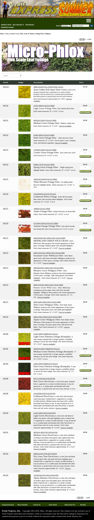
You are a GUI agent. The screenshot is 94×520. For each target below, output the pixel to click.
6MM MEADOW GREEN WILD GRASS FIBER (48, 268)
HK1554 (5, 164)
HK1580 (5, 334)
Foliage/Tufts (40, 34)
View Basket (29, 25)
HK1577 (5, 302)
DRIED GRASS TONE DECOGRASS (45, 454)
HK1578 (5, 317)
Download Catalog (7, 27)
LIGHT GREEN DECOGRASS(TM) (45, 413)
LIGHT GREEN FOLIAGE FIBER (44, 106)
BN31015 (6, 87)
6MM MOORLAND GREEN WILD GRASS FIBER (49, 238)
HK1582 (5, 364)
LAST (89, 39)
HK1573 (5, 238)
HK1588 (5, 378)
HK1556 (5, 194)
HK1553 (5, 150)
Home (2, 34)
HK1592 (5, 454)
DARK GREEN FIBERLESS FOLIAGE (46, 364)
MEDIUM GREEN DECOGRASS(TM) (46, 432)
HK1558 (5, 223)
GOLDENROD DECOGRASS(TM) (44, 393)
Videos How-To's (70, 505)
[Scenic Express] (47, 9)
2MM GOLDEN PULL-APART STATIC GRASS (48, 87)
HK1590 (5, 413)
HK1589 (5, 393)
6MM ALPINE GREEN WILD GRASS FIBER (48, 317)
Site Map (83, 505)
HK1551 (5, 120)
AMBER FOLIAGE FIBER (42, 209)
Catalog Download (8, 505)
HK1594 (5, 475)
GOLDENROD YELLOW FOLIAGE (45, 194)
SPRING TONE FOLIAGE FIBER (44, 164)
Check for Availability (65, 126)
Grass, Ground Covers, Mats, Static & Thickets (20, 34)
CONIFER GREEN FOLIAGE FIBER (45, 150)
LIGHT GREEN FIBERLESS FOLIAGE (46, 334)
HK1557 (5, 208)
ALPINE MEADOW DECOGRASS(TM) (46, 475)
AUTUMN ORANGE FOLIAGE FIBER (46, 223)
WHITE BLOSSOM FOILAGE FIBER (45, 179)
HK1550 (5, 106)
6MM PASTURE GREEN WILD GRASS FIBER (48, 285)
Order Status (53, 505)
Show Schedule (23, 505)
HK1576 (5, 285)
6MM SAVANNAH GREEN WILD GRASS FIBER (49, 253)
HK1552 (5, 135)
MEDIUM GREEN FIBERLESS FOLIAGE (47, 349)
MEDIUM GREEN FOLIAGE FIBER (45, 120)
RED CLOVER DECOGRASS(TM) (44, 379)
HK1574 (5, 253)
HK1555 (5, 179)
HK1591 (5, 432)
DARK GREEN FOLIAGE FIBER (44, 135)
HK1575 (5, 268)
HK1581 (5, 349)
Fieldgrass (48, 34)
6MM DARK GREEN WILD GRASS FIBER (47, 302)
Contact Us (36, 505)
